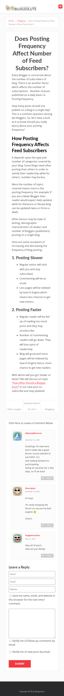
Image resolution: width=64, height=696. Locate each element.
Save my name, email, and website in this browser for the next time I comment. (32, 599)
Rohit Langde (14, 409)
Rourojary (30, 488)
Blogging (49, 409)
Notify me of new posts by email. (31, 651)
